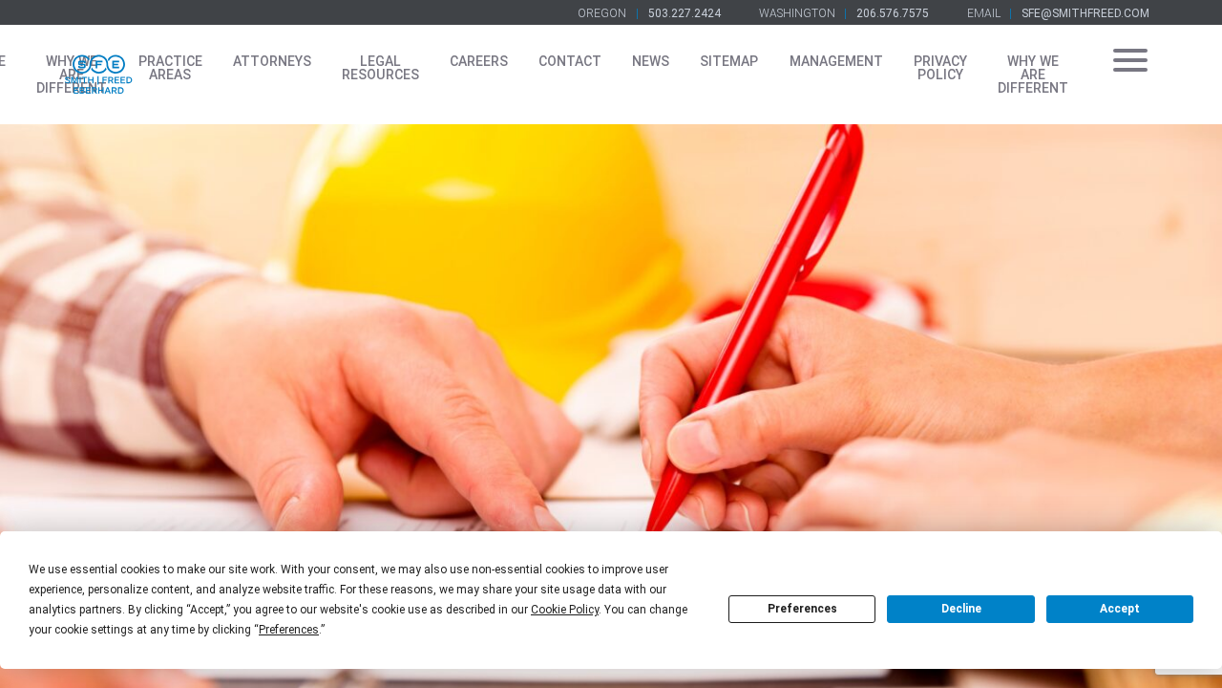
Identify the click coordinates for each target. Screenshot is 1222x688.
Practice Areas (170, 68)
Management (836, 61)
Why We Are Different (1033, 75)
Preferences (802, 608)
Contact (569, 61)
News (650, 61)
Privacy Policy (940, 68)
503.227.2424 (684, 13)
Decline (961, 608)
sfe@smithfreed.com (1085, 13)
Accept (1120, 608)
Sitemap (729, 61)
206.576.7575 (892, 13)
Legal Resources (380, 68)
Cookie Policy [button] (565, 609)
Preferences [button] (289, 629)
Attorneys (272, 61)
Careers (479, 61)
